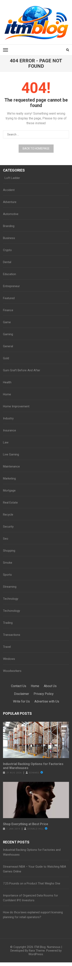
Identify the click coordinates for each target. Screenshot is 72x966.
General (8, 346)
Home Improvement (16, 406)
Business (9, 238)
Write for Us (21, 701)
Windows (9, 659)
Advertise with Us (46, 701)
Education (9, 274)
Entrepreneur (11, 286)
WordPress (35, 954)
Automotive (10, 214)
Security (8, 526)
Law (5, 442)
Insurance (9, 430)
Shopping (9, 550)
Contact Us (18, 686)
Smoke (7, 562)
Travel (7, 647)
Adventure (9, 202)
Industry (8, 418)
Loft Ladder (11, 178)
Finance (8, 310)
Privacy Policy (44, 694)
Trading (8, 623)
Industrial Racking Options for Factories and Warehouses (33, 766)
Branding (8, 226)
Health (7, 382)
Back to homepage (36, 148)
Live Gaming (11, 454)
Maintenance (11, 466)
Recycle (8, 514)
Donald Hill (35, 829)
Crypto (7, 250)
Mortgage (9, 490)
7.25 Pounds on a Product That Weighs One (31, 883)
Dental (7, 262)
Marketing (9, 478)
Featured (9, 298)
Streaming (9, 586)
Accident (9, 190)
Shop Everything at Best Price (25, 824)
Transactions (11, 635)
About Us (50, 686)
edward (34, 772)
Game (7, 322)
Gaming (8, 334)
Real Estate (10, 502)
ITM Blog (40, 947)
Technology (10, 599)
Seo (5, 538)
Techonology (11, 611)
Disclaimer (21, 694)
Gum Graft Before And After (21, 370)
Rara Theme (37, 950)
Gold (6, 358)
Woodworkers (12, 671)
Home (7, 394)
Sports (7, 574)
